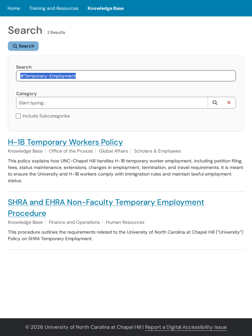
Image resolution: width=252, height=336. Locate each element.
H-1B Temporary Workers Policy (65, 142)
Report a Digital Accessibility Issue (186, 327)
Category (26, 93)
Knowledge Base (106, 8)
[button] (215, 102)
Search (24, 67)
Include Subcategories (46, 116)
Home (14, 8)
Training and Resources (53, 8)
